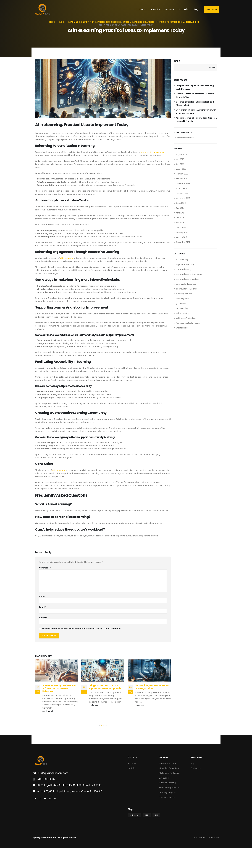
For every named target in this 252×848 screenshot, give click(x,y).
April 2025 (180, 222)
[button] (100, 725)
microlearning (182, 308)
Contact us (196, 768)
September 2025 (183, 198)
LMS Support (164, 778)
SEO (156, 815)
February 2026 (182, 174)
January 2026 (182, 178)
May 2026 (180, 159)
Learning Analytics (167, 792)
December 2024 (183, 242)
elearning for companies (186, 289)
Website (43, 617)
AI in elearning (182, 259)
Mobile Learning (182, 313)
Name (42, 596)
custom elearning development (190, 274)
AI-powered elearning (185, 264)
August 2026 (181, 154)
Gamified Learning (167, 782)
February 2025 (182, 232)
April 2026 (180, 164)
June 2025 (180, 213)
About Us (155, 9)
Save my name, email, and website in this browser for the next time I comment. (81, 628)
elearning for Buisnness (186, 284)
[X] (40, 798)
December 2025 (183, 183)
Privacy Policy (199, 837)
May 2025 (180, 217)
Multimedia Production (186, 318)
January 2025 (181, 237)
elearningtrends (183, 298)
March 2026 (181, 169)
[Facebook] (35, 798)
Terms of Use (213, 837)
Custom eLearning (167, 763)
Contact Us (211, 9)
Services (169, 9)
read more (47, 705)
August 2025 (181, 203)
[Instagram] (50, 798)
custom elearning (183, 269)
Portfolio (183, 9)
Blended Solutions (167, 797)
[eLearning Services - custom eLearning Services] (43, 9)
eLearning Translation (169, 768)
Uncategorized (182, 328)
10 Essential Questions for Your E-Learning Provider (106, 687)
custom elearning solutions (188, 279)
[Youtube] (45, 798)
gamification (181, 303)
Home (142, 9)
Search (177, 61)
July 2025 (180, 208)
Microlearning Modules (169, 787)
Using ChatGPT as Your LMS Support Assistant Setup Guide (58, 687)
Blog (196, 9)
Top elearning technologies (188, 323)
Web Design (134, 815)
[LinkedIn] (54, 798)
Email (42, 607)
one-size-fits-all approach (153, 152)
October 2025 (182, 193)
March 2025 (181, 227)
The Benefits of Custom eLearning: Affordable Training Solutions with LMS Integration (152, 688)
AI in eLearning (66, 258)
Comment (45, 568)
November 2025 (183, 188)
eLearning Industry (184, 293)
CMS (147, 815)
